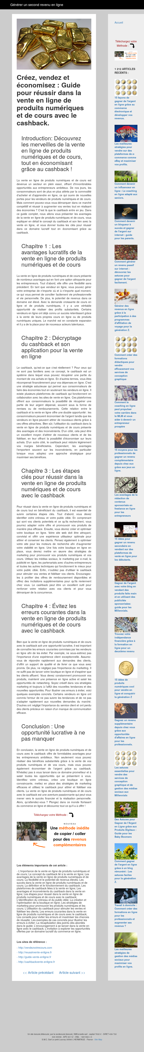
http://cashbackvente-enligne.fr (36, 962)
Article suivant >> (72, 972)
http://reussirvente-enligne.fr (35, 952)
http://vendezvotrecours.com (35, 947)
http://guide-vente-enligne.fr (34, 957)
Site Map (98, 1039)
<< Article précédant (38, 972)
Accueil (119, 22)
